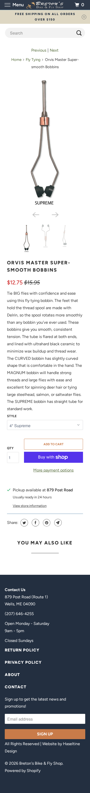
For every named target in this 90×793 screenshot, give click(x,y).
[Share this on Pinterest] (46, 522)
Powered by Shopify (22, 770)
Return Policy (22, 650)
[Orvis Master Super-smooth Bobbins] (45, 141)
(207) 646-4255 (19, 613)
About (12, 674)
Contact (15, 687)
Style (12, 416)
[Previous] (35, 214)
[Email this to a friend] (57, 522)
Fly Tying (33, 59)
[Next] (54, 214)
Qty (10, 448)
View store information (29, 506)
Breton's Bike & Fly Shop (40, 763)
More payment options (53, 470)
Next (54, 50)
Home (16, 59)
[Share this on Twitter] (23, 522)
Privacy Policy (23, 662)
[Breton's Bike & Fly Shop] (45, 5)
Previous (38, 50)
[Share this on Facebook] (34, 522)
